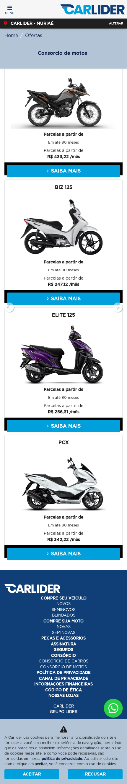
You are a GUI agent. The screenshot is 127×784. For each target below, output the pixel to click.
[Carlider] (92, 9)
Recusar (95, 774)
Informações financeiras (63, 684)
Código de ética (63, 690)
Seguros (63, 649)
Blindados (63, 615)
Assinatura (63, 644)
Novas (64, 626)
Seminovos (63, 609)
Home (11, 35)
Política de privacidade (64, 672)
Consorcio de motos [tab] (62, 53)
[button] (9, 307)
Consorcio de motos (63, 667)
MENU (9, 13)
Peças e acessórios (63, 638)
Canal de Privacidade (63, 678)
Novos (63, 604)
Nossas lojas (63, 695)
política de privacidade (62, 758)
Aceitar (32, 774)
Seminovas (63, 632)
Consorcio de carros (63, 661)
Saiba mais (66, 171)
